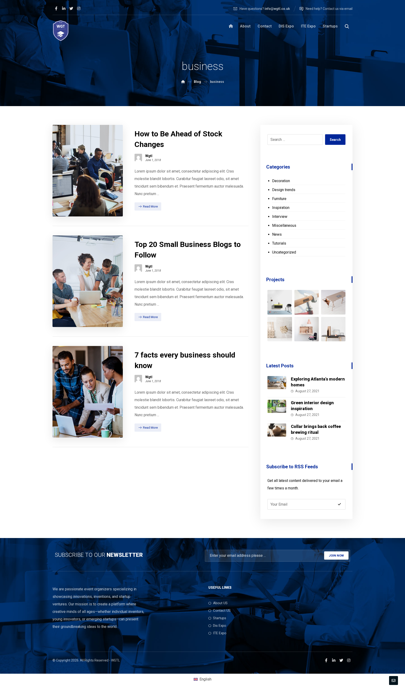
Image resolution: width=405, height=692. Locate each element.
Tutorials (279, 243)
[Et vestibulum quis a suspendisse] (333, 302)
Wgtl (148, 155)
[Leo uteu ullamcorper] (333, 329)
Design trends (283, 190)
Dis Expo (219, 625)
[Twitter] (71, 8)
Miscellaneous (284, 225)
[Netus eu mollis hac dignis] (306, 302)
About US (220, 603)
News (277, 234)
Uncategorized (284, 252)
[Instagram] (78, 8)
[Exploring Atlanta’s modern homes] (276, 385)
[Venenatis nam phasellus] (306, 329)
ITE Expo (219, 633)
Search (335, 140)
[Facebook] (56, 8)
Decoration (281, 181)
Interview (279, 216)
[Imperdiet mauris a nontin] (279, 329)
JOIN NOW (336, 555)
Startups (219, 618)
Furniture (279, 198)
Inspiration (280, 207)
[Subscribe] (339, 504)
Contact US (222, 610)
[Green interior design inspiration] (276, 409)
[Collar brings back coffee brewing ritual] (276, 432)
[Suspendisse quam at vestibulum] (279, 302)
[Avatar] (138, 157)
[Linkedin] (64, 8)
